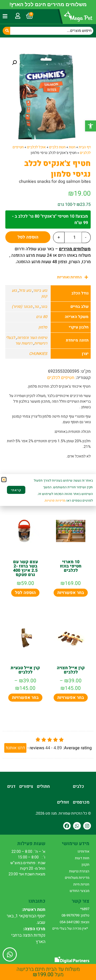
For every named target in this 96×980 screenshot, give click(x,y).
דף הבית (85, 147)
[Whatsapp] (77, 826)
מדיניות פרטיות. (55, 500)
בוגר (44, 306)
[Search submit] (6, 31)
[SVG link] (72, 960)
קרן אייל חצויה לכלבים (71, 670)
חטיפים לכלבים (60, 377)
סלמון (42, 327)
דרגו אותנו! (15, 748)
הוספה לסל (28, 237)
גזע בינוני (40, 290)
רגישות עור (23, 343)
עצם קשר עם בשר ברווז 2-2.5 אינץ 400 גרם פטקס (25, 568)
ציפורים (26, 786)
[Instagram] (87, 826)
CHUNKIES (38, 354)
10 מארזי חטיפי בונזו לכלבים (70, 566)
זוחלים (63, 802)
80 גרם (41, 317)
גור (36, 306)
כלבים (78, 786)
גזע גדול (25, 290)
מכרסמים (81, 802)
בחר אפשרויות (70, 592)
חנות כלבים (57, 147)
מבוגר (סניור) (22, 306)
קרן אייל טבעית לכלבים (25, 670)
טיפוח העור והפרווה (32, 337)
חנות (72, 147)
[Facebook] (67, 826)
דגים (11, 786)
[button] (90, 125)
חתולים (43, 786)
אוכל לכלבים (36, 147)
